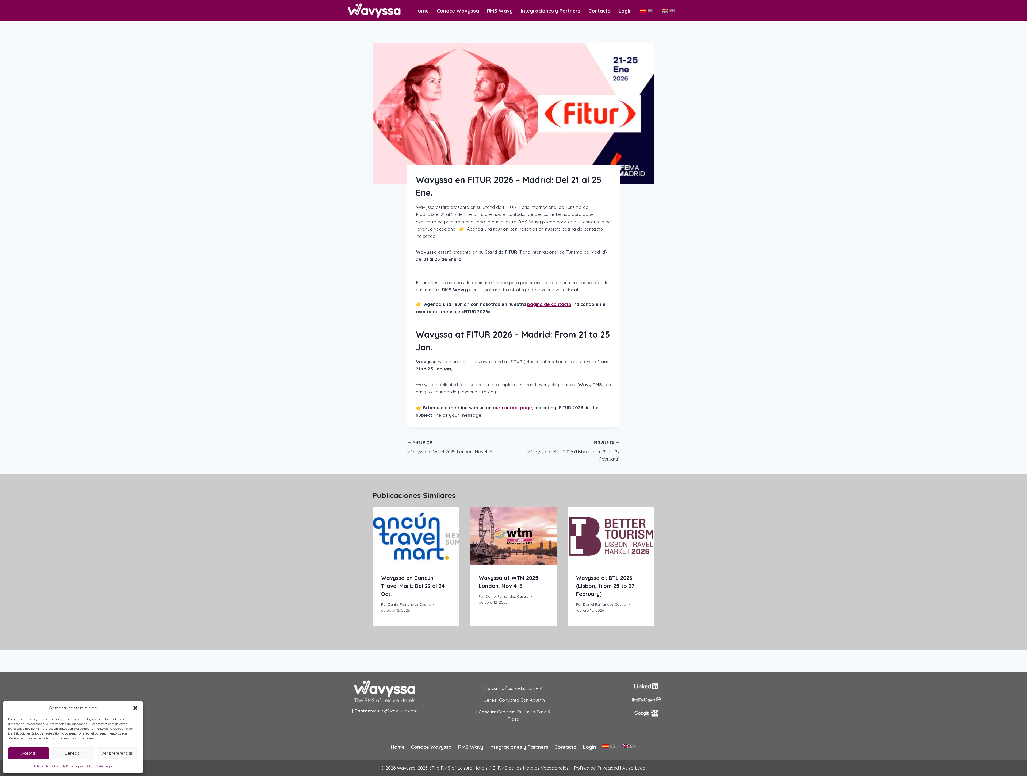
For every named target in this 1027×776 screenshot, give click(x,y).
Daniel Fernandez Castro (409, 604)
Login (625, 10)
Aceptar (28, 753)
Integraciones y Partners (550, 10)
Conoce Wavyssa (458, 10)
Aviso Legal (104, 766)
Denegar (73, 753)
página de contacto (549, 304)
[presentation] (416, 536)
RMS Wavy (500, 10)
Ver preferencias (117, 753)
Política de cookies (47, 766)
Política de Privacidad (596, 768)
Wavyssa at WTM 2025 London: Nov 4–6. (450, 447)
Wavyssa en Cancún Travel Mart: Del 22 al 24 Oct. (413, 585)
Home (421, 10)
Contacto (599, 10)
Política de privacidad (78, 766)
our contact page (512, 407)
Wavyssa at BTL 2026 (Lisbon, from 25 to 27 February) (573, 451)
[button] (135, 708)
